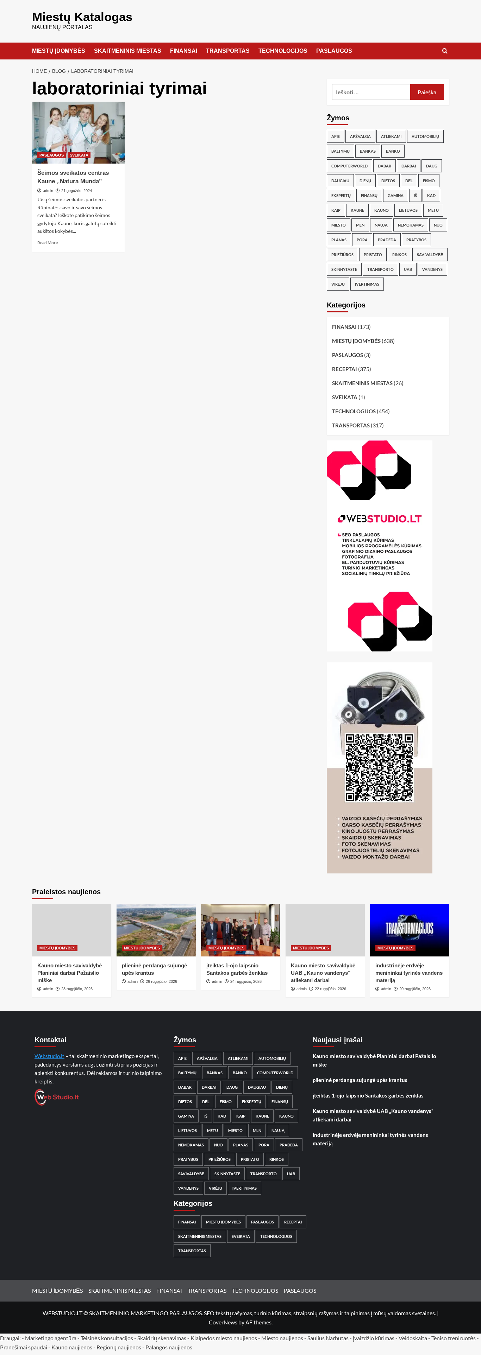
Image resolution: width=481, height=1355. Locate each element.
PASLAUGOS (334, 51)
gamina (396, 195)
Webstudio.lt (49, 1056)
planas (338, 239)
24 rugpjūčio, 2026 (246, 981)
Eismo (429, 180)
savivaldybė (430, 254)
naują (381, 225)
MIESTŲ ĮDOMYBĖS (58, 51)
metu (433, 210)
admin (48, 191)
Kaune (357, 210)
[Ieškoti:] (371, 92)
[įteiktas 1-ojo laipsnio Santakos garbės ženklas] (240, 930)
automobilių (425, 136)
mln (360, 225)
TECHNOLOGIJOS (282, 51)
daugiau (340, 180)
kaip (336, 210)
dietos (388, 180)
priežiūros (342, 254)
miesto (338, 225)
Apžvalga (360, 136)
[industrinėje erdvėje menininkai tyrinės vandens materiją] (409, 930)
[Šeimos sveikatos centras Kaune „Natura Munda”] (78, 133)
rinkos (399, 254)
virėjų (338, 284)
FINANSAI (183, 51)
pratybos (416, 239)
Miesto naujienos (282, 1338)
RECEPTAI (344, 369)
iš (415, 195)
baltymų (340, 151)
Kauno (381, 210)
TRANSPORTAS (228, 51)
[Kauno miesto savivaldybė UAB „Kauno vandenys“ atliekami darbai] (325, 930)
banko (393, 151)
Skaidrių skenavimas (161, 1338)
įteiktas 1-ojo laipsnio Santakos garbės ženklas (368, 1095)
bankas (368, 151)
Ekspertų (341, 195)
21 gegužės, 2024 (76, 191)
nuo (438, 225)
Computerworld (349, 166)
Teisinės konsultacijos (107, 1338)
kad (431, 195)
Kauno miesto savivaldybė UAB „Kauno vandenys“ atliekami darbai (323, 972)
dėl (409, 180)
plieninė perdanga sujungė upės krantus (360, 1080)
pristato (373, 254)
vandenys (432, 269)
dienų (365, 180)
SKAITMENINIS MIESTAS (127, 51)
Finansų (369, 195)
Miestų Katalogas (82, 17)
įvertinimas (367, 284)
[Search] (445, 51)
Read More (47, 242)
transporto (380, 269)
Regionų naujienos (118, 1347)
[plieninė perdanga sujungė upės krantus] (156, 930)
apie (335, 136)
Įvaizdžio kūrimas (373, 1338)
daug (431, 166)
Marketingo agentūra (50, 1338)
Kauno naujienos (71, 1347)
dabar (384, 166)
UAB (408, 269)
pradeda (387, 239)
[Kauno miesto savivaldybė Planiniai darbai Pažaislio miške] (71, 930)
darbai (408, 166)
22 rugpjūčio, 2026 (330, 989)
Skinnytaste (344, 269)
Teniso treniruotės (453, 1338)
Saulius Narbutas (328, 1338)
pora (362, 239)
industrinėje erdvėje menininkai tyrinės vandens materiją (409, 972)
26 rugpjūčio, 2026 (161, 981)
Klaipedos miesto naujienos (223, 1338)
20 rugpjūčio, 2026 (415, 989)
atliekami (391, 136)
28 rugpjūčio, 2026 (77, 989)
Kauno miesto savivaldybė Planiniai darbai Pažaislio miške (69, 972)
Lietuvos (408, 210)
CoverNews (223, 1322)
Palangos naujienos (168, 1347)
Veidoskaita (413, 1338)
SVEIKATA (79, 155)
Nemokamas (411, 225)
